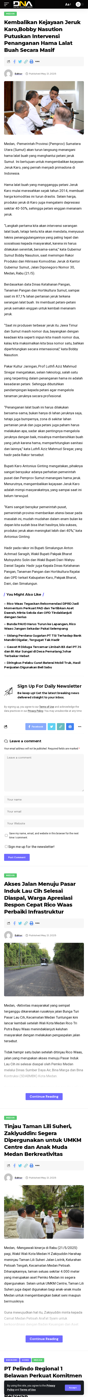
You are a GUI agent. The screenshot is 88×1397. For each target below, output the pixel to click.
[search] (60, 4)
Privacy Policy (35, 711)
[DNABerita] (23, 4)
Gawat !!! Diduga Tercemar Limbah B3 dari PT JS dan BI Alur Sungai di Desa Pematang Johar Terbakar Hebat (42, 651)
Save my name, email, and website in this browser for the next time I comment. (44, 835)
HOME (25, 1360)
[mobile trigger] (7, 4)
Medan (10, 13)
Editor (19, 73)
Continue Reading (44, 1096)
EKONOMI (11, 1360)
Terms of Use (28, 1389)
